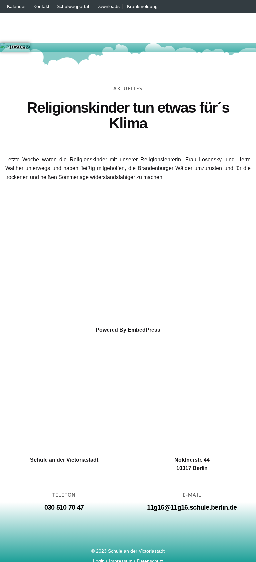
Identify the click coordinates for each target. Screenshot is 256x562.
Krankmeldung (142, 6)
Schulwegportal (73, 6)
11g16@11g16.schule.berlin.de (192, 507)
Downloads (108, 6)
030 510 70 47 (64, 507)
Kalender (16, 6)
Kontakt (41, 6)
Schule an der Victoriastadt (136, 551)
